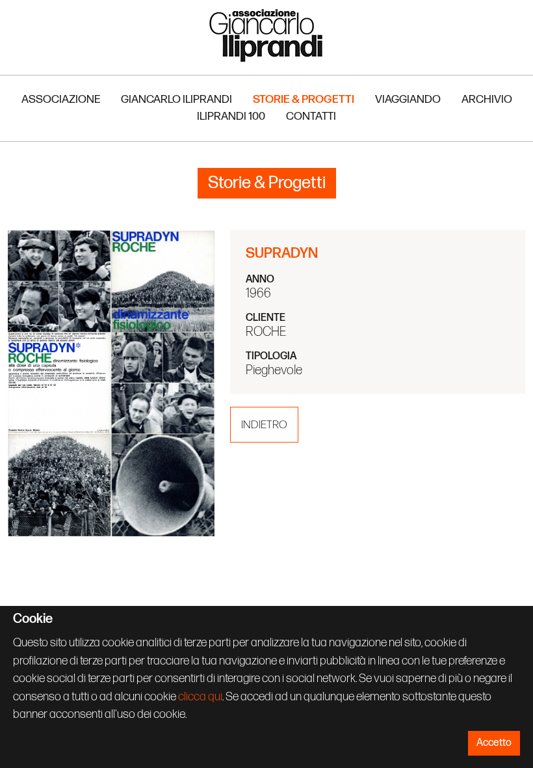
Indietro (264, 425)
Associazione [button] (60, 99)
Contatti (311, 116)
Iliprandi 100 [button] (231, 116)
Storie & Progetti (303, 99)
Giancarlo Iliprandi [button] (176, 99)
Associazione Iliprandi (266, 34)
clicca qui (200, 696)
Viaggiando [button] (408, 99)
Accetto (494, 743)
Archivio (487, 99)
